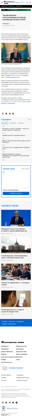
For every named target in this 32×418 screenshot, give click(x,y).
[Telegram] (9, 113)
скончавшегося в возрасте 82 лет (11, 101)
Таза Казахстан (6, 362)
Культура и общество (8, 357)
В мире (3, 359)
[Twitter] (6, 113)
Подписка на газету (22, 380)
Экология (19, 357)
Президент (6, 23)
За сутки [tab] (4, 123)
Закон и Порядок (21, 354)
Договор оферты (6, 375)
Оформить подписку (16, 193)
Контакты (12, 321)
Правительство (21, 346)
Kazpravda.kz (15, 75)
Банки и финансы (7, 351)
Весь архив (25, 169)
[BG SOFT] (9, 414)
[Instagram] (16, 402)
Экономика (20, 349)
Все (29, 119)
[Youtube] (13, 402)
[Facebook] (2, 113)
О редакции (20, 321)
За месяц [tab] (21, 123)
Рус (22, 2)
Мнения (3, 354)
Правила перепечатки (9, 324)
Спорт (18, 359)
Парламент (5, 349)
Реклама (4, 321)
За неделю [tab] (12, 123)
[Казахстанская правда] (9, 2)
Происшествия (21, 351)
